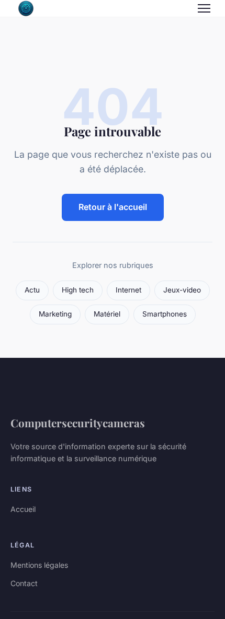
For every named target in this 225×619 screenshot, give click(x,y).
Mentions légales (39, 564)
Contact (24, 583)
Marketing (55, 314)
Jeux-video (182, 290)
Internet (128, 290)
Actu (32, 290)
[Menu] (204, 8)
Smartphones (164, 314)
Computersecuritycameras (77, 422)
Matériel (107, 314)
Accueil (23, 509)
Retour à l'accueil (112, 207)
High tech (78, 290)
